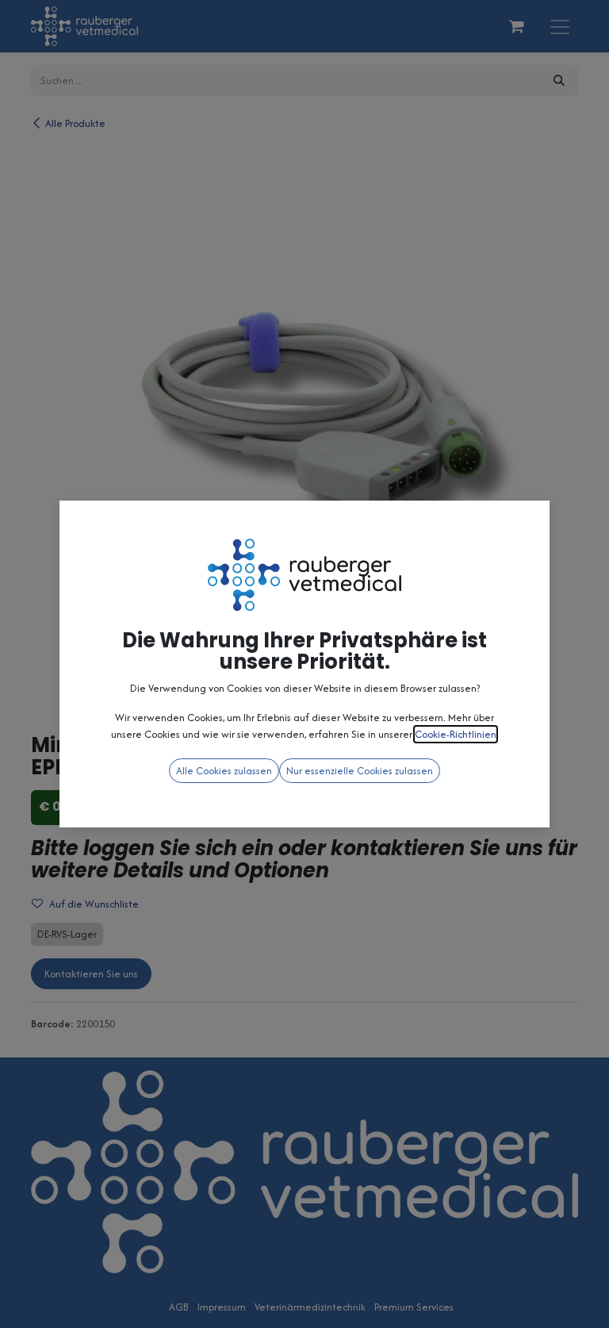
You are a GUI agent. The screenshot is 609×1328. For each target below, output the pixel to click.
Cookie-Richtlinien (455, 734)
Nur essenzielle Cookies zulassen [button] (359, 770)
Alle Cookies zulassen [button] (224, 770)
